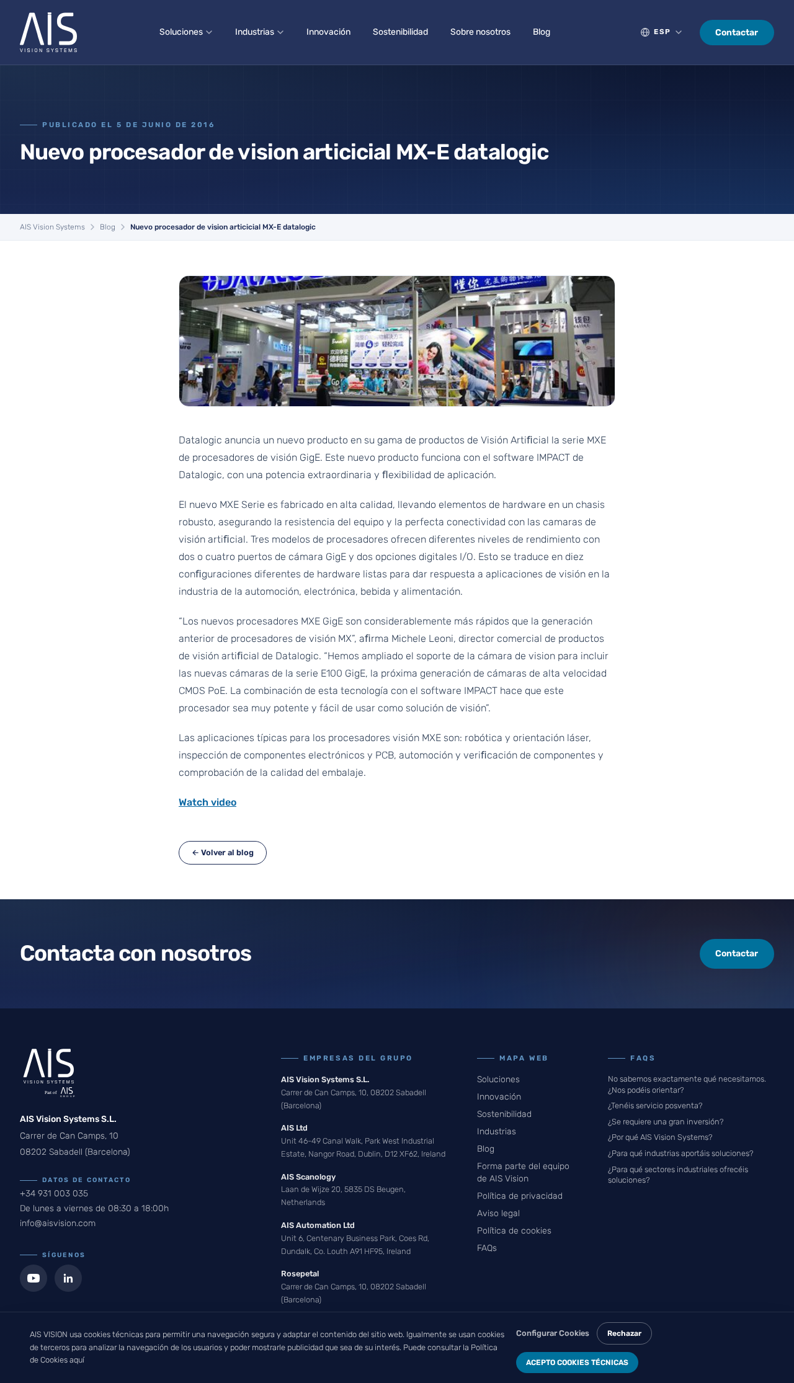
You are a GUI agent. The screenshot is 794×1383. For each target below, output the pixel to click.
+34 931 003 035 (54, 1193)
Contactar (736, 32)
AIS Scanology (308, 1176)
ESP (662, 31)
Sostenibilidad (400, 32)
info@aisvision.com (58, 1223)
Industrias (254, 32)
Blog (541, 32)
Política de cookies (514, 1230)
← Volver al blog (223, 852)
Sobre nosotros (480, 32)
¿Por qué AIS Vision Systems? (660, 1137)
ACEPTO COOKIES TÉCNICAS (577, 1362)
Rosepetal (300, 1273)
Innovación (328, 32)
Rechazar (624, 1333)
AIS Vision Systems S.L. (325, 1079)
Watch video (207, 802)
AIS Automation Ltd (318, 1225)
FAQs (487, 1248)
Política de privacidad (520, 1196)
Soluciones (181, 32)
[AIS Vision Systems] (48, 32)
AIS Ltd (294, 1127)
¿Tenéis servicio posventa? (655, 1105)
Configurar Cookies (552, 1333)
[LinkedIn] (68, 1278)
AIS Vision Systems (52, 227)
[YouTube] (33, 1278)
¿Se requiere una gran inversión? (665, 1121)
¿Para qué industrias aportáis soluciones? (680, 1153)
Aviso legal (498, 1213)
